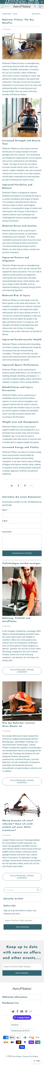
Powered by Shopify (30, 1056)
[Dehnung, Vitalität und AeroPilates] (22, 591)
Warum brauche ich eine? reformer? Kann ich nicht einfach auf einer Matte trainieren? (17, 825)
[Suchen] (35, 6)
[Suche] (38, 890)
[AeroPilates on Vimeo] (26, 1011)
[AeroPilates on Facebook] (17, 1011)
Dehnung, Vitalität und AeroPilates (16, 619)
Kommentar (7, 532)
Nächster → (37, 14)
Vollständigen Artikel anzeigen (22, 670)
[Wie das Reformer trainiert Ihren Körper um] (22, 701)
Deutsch (15, 1025)
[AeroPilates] (22, 6)
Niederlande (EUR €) (20, 1031)
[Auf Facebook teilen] (18, 485)
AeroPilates (17, 1056)
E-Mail (5, 521)
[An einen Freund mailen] (31, 485)
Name (5, 510)
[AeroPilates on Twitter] (13, 1011)
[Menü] (1, 6)
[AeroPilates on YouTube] (22, 1011)
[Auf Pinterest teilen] (25, 485)
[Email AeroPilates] (31, 1011)
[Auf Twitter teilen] (11, 485)
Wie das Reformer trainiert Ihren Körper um (18, 724)
